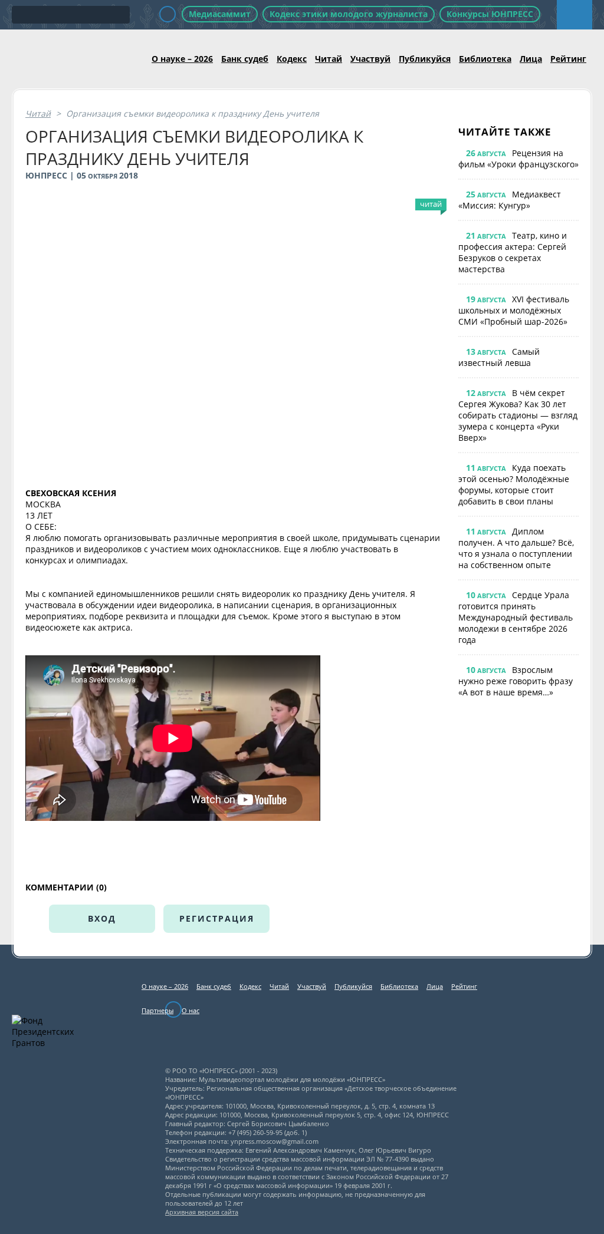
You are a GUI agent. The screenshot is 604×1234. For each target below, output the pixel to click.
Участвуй (370, 58)
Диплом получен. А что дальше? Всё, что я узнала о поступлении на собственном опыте (516, 548)
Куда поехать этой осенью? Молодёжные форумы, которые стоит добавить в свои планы (513, 484)
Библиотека (485, 58)
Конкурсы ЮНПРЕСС (490, 13)
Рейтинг (568, 58)
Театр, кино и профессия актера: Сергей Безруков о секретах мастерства (512, 252)
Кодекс (292, 58)
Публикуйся (425, 58)
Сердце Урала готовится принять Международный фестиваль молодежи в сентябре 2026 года (515, 617)
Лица (531, 58)
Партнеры (157, 1010)
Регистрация (216, 918)
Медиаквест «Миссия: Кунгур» (509, 200)
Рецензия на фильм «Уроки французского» (518, 158)
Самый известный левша (499, 357)
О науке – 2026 (182, 58)
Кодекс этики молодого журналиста (349, 13)
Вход (102, 918)
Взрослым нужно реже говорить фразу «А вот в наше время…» (515, 681)
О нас (190, 1010)
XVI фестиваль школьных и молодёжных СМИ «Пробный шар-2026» (513, 310)
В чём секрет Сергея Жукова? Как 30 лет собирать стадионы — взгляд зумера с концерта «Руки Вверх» (517, 415)
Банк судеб (244, 58)
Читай (328, 58)
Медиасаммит (220, 13)
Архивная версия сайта (201, 1211)
